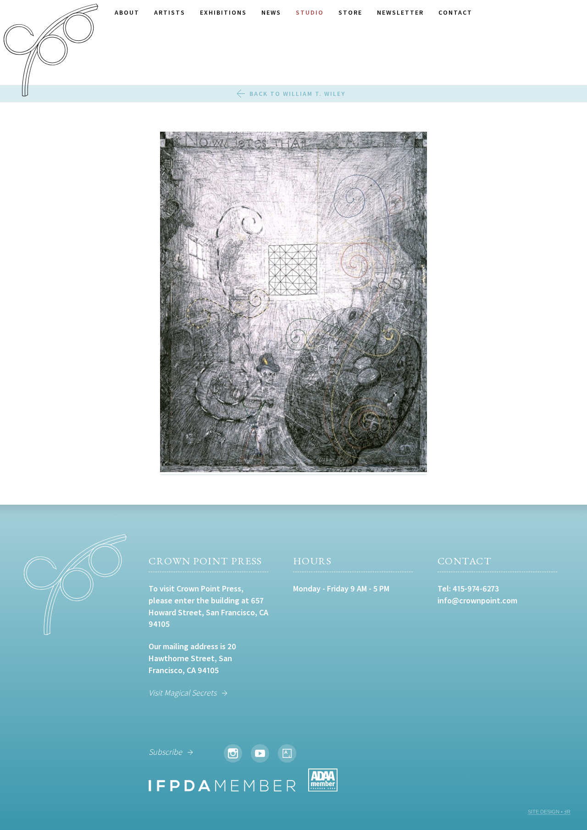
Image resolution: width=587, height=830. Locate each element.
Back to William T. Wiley (297, 93)
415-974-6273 (476, 588)
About (127, 12)
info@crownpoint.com (477, 600)
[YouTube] (260, 753)
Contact (455, 12)
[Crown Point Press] (51, 51)
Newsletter (400, 12)
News (271, 12)
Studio (310, 12)
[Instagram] (233, 753)
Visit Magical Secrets (182, 692)
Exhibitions (223, 12)
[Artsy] (287, 753)
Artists (169, 12)
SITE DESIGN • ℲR (549, 811)
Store (350, 12)
